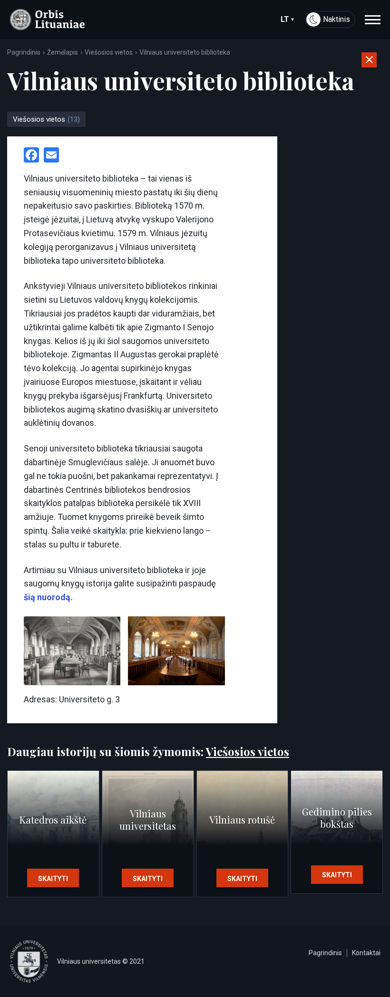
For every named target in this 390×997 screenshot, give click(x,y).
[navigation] (372, 19)
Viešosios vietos (109, 52)
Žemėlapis (62, 52)
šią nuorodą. (48, 597)
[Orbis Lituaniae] (47, 19)
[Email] (51, 156)
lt (285, 19)
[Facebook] (31, 156)
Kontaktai (366, 953)
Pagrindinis (23, 52)
